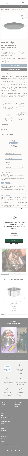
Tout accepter (14, 240)
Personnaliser (14, 244)
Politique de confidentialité (14, 234)
